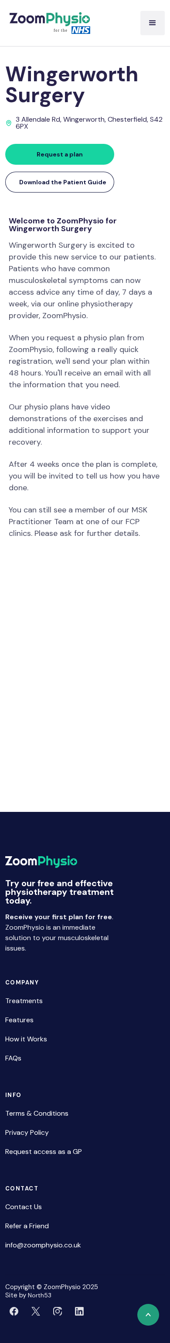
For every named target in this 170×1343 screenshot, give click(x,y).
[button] (152, 23)
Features (19, 1019)
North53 (39, 1295)
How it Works (26, 1039)
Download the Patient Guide (62, 182)
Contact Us (23, 1206)
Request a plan (60, 154)
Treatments (24, 1000)
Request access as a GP (43, 1151)
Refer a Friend (27, 1225)
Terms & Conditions (36, 1113)
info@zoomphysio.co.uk (43, 1245)
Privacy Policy (27, 1132)
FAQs (13, 1058)
